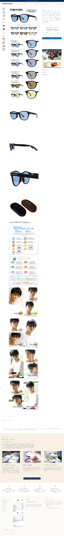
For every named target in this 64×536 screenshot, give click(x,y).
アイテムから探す (24, 3)
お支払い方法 (4, 508)
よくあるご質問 (44, 74)
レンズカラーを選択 (45, 32)
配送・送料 (4, 507)
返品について (44, 72)
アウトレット (31, 3)
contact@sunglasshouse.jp (33, 504)
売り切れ (51, 38)
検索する (3, 499)
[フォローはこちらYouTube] (7, 530)
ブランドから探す (17, 3)
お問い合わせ (43, 3)
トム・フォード (44, 9)
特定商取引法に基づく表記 (6, 500)
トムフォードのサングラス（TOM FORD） (17, 428)
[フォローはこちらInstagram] (5, 530)
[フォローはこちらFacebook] (2, 530)
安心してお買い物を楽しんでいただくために (32, 478)
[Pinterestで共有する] (48, 43)
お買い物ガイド (37, 3)
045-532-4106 (30, 501)
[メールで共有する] (49, 43)
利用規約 (3, 505)
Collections (8, 428)
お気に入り (48, 3)
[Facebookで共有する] (45, 43)
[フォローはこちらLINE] (12, 530)
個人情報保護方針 (4, 502)
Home (3, 428)
